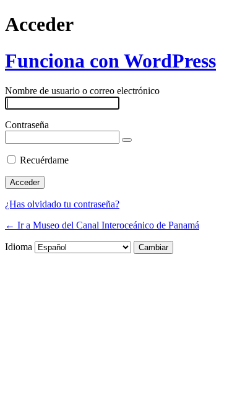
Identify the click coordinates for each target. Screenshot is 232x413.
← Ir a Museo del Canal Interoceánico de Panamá (102, 225)
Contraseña (27, 125)
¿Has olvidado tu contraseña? (62, 204)
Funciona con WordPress (110, 61)
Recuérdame (44, 160)
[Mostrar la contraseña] (127, 140)
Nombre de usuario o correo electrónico (82, 90)
